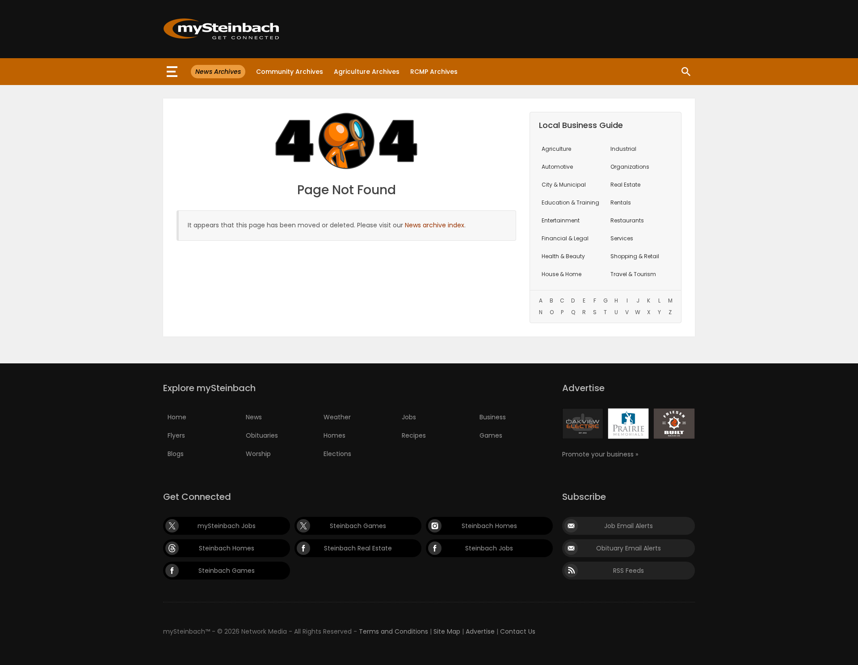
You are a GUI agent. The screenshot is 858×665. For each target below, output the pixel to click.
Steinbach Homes (489, 525)
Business (492, 417)
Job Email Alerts (628, 525)
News (254, 417)
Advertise (480, 631)
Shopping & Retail (634, 256)
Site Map (446, 631)
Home (177, 417)
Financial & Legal (565, 238)
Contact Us (517, 631)
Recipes (414, 435)
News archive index (434, 225)
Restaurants (627, 220)
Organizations (629, 167)
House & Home (561, 274)
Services (621, 238)
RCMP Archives (434, 71)
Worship (258, 453)
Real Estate (625, 184)
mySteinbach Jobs (227, 525)
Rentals (620, 202)
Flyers (176, 435)
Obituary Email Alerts (628, 548)
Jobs (409, 417)
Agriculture (556, 149)
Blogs (176, 453)
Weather (337, 417)
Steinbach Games (358, 525)
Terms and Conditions (393, 631)
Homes (334, 435)
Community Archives (289, 71)
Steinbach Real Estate (358, 548)
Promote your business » (600, 454)
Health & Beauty (563, 256)
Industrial (623, 149)
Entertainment (561, 220)
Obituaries (262, 435)
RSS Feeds (628, 570)
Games (490, 435)
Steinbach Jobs (489, 548)
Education (570, 202)
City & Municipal (564, 184)
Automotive (557, 167)
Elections (337, 453)
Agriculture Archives (367, 71)
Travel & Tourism (633, 274)
